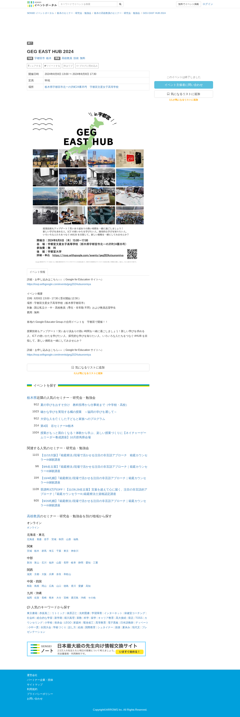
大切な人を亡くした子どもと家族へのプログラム (72, 419)
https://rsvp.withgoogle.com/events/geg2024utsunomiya (59, 284)
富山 (36, 562)
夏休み (126, 627)
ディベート (141, 622)
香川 (73, 586)
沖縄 (83, 597)
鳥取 (29, 586)
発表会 (58, 622)
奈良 (58, 574)
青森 (39, 539)
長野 (66, 562)
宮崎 (66, 597)
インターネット (113, 613)
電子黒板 (113, 622)
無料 (82, 58)
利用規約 (32, 689)
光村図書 (84, 613)
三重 (95, 562)
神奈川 (74, 550)
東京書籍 (32, 613)
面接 (117, 627)
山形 (68, 539)
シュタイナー (105, 627)
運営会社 (32, 675)
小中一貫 (33, 627)
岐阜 (73, 562)
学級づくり (59, 627)
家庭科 (77, 622)
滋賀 (29, 574)
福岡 (29, 597)
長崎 (44, 597)
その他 (92, 597)
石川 (44, 562)
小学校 (48, 622)
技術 (76, 58)
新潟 (29, 562)
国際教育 (90, 627)
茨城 (29, 550)
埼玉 (51, 550)
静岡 (80, 562)
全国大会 (46, 627)
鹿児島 (74, 597)
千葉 (58, 550)
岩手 (46, 539)
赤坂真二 (44, 613)
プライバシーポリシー (40, 694)
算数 (79, 617)
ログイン (208, 4)
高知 (88, 586)
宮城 (53, 539)
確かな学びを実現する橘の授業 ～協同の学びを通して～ (78, 411)
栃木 (48, 58)
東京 (66, 550)
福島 (75, 539)
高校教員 (67, 58)
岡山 (44, 586)
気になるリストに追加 (184, 94)
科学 (86, 617)
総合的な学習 (44, 617)
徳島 (66, 586)
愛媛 (80, 586)
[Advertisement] (120, 27)
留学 (93, 617)
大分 (58, 597)
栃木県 (32, 397)
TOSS (139, 617)
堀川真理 (69, 617)
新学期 (58, 617)
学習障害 (97, 613)
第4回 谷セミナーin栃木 (57, 426)
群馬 (44, 550)
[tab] (37, 272)
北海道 (30, 539)
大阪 (44, 574)
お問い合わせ (35, 698)
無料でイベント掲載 (188, 4)
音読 (130, 617)
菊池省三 (88, 622)
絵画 (80, 627)
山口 (58, 586)
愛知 (88, 562)
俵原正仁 (72, 613)
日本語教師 (126, 622)
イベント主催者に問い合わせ (184, 84)
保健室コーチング (134, 613)
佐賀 (36, 597)
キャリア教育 (106, 617)
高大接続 (121, 617)
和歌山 (67, 574)
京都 (36, 574)
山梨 (58, 562)
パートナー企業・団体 (40, 679)
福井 (51, 562)
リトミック (58, 613)
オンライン (33, 527)
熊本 (51, 597)
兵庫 (51, 574)
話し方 (72, 627)
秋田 (61, 539)
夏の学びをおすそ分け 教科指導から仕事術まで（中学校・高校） (84, 404)
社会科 (31, 617)
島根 (36, 586)
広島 (51, 586)
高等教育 (101, 622)
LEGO (67, 622)
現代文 (136, 627)
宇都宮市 (39, 58)
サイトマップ (35, 684)
